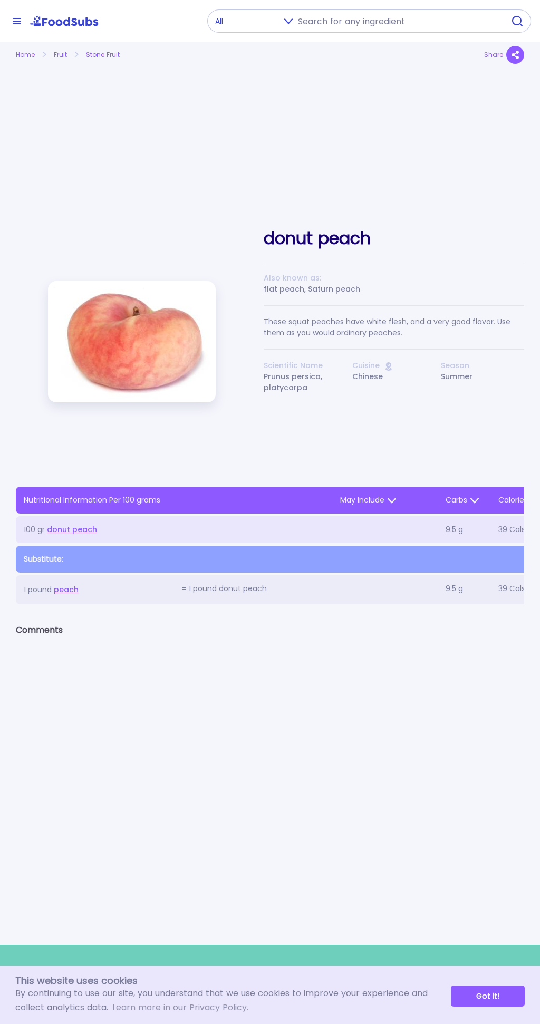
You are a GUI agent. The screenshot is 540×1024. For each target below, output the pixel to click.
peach (66, 589)
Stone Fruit (103, 54)
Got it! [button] (487, 996)
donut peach (72, 529)
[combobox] (398, 21)
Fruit (60, 54)
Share (493, 54)
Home (25, 54)
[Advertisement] (95, 133)
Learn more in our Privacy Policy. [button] (180, 1007)
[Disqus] (270, 781)
